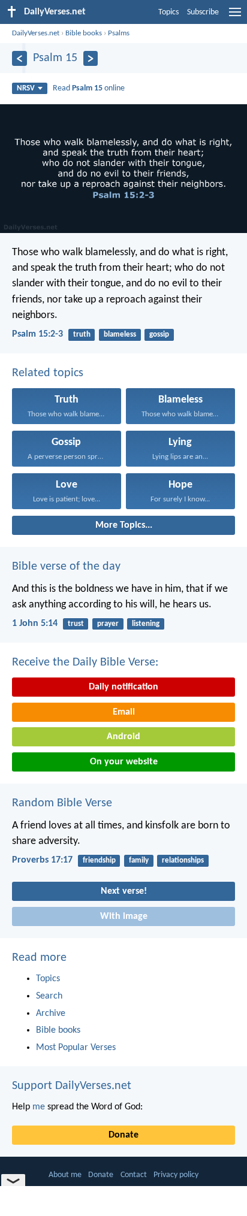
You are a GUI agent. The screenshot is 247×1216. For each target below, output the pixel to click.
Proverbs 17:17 (42, 860)
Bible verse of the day (66, 567)
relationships (183, 860)
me (38, 1107)
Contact (134, 1174)
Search (49, 996)
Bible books (83, 33)
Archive (50, 1013)
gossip (159, 334)
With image (123, 916)
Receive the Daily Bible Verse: (85, 663)
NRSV (26, 88)
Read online (89, 88)
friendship (99, 860)
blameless (120, 334)
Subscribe (203, 12)
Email (124, 712)
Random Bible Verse (62, 803)
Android (123, 737)
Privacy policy (175, 1174)
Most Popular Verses (76, 1047)
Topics (168, 12)
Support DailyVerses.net (71, 1086)
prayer (108, 624)
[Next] (90, 58)
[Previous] (19, 58)
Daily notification (123, 687)
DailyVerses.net (35, 33)
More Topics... (123, 525)
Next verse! (124, 891)
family (139, 860)
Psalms (118, 33)
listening (145, 624)
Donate (123, 1135)
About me (65, 1174)
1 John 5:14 (35, 623)
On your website (124, 762)
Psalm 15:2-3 (37, 334)
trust (76, 624)
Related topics (47, 373)
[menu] (235, 17)
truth (82, 334)
